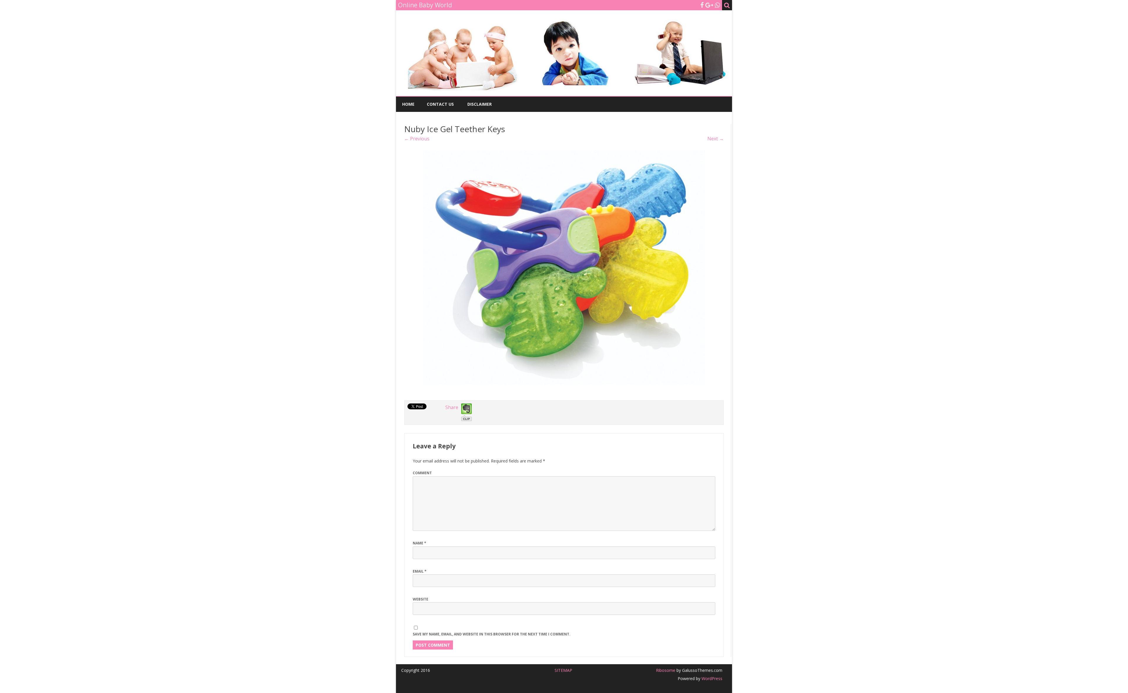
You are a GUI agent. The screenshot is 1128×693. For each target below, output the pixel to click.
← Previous (416, 138)
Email (420, 571)
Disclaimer (479, 104)
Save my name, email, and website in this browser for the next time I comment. (491, 634)
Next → (715, 138)
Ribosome (665, 670)
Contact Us (440, 104)
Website (420, 599)
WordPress (711, 678)
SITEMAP (563, 670)
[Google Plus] (709, 5)
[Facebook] (702, 5)
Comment (422, 472)
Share (451, 407)
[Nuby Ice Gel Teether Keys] (564, 267)
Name (419, 543)
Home (408, 104)
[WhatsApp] (717, 5)
